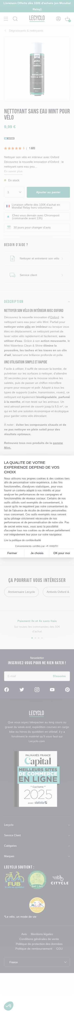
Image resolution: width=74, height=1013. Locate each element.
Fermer (12, 553)
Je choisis (37, 553)
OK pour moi (61, 553)
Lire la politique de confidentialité (22, 540)
